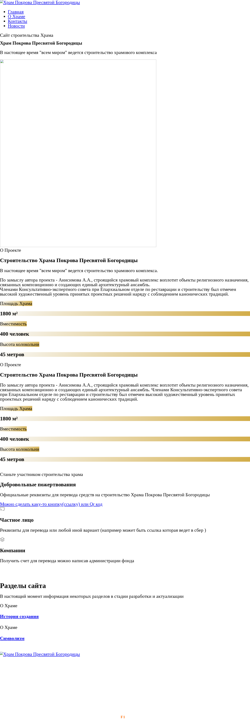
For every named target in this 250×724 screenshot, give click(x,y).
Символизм (12, 638)
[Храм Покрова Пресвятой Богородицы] (40, 654)
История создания (19, 616)
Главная (16, 11)
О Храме (16, 16)
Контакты (17, 21)
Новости (16, 25)
